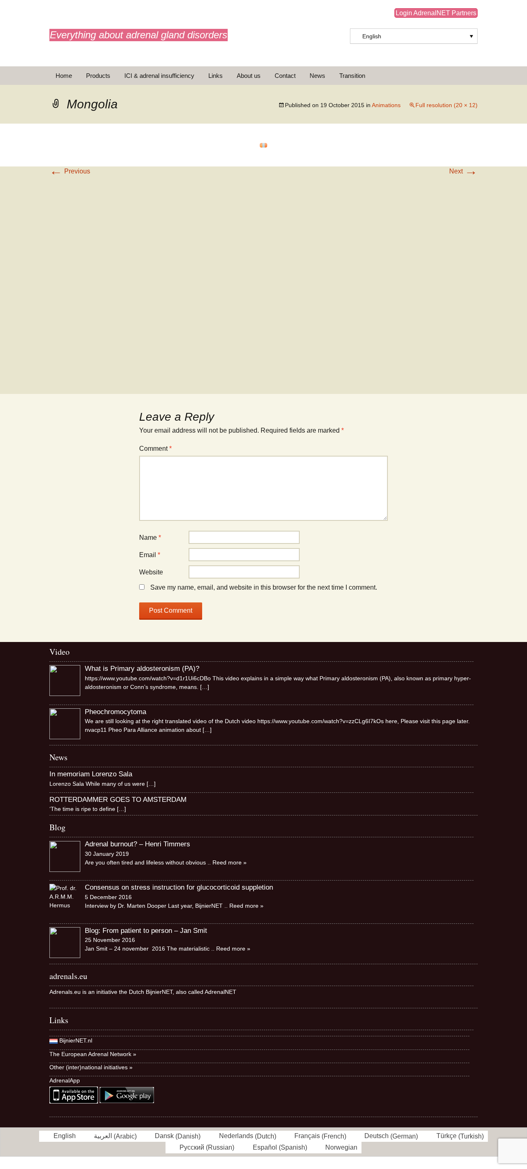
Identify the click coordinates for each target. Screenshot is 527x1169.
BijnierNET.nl (75, 1040)
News (317, 75)
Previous (69, 171)
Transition (352, 75)
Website (151, 572)
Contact (285, 75)
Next (463, 171)
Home (64, 75)
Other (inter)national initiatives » (91, 1067)
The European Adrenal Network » (92, 1054)
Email (149, 554)
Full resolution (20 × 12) (446, 105)
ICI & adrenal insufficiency (159, 75)
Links (215, 75)
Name (150, 537)
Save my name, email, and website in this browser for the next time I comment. (263, 587)
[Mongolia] (263, 144)
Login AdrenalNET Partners (436, 12)
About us (249, 75)
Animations (386, 105)
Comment (155, 448)
